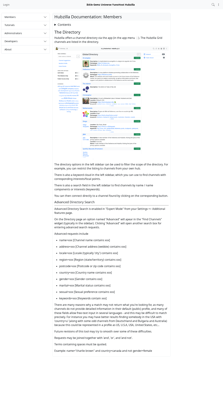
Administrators (13, 33)
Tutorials (10, 25)
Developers (11, 41)
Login (6, 4)
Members (10, 17)
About (8, 49)
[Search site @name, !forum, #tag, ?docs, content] (213, 4)
